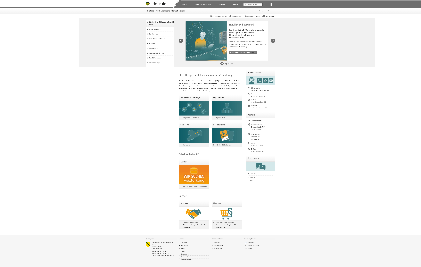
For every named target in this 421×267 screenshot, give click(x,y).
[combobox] (252, 4)
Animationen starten (253, 16)
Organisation (153, 48)
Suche (183, 251)
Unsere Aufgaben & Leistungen (244, 52)
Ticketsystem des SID (260, 108)
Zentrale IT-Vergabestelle (225, 222)
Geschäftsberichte (155, 58)
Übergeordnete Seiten (265, 11)
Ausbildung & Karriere (156, 53)
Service (235, 5)
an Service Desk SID (259, 102)
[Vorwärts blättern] (273, 41)
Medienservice (218, 245)
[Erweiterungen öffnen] (271, 4)
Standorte (186, 145)
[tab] (161, 239)
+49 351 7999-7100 (259, 96)
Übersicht (184, 242)
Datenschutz (184, 254)
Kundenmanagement (156, 29)
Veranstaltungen (154, 63)
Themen (222, 5)
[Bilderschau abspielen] (222, 63)
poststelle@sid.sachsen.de (165, 255)
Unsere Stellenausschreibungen (195, 186)
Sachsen (184, 5)
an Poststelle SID (258, 151)
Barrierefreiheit (185, 257)
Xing (251, 180)
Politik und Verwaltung (203, 5)
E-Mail (250, 248)
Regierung (217, 242)
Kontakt (183, 248)
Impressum (184, 245)
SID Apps (152, 44)
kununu (252, 177)
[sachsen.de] (161, 4)
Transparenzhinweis (187, 260)
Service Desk (153, 34)
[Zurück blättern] (181, 41)
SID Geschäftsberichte (224, 145)
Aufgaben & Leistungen (157, 39)
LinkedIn (252, 174)
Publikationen (218, 248)
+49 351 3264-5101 (259, 145)
